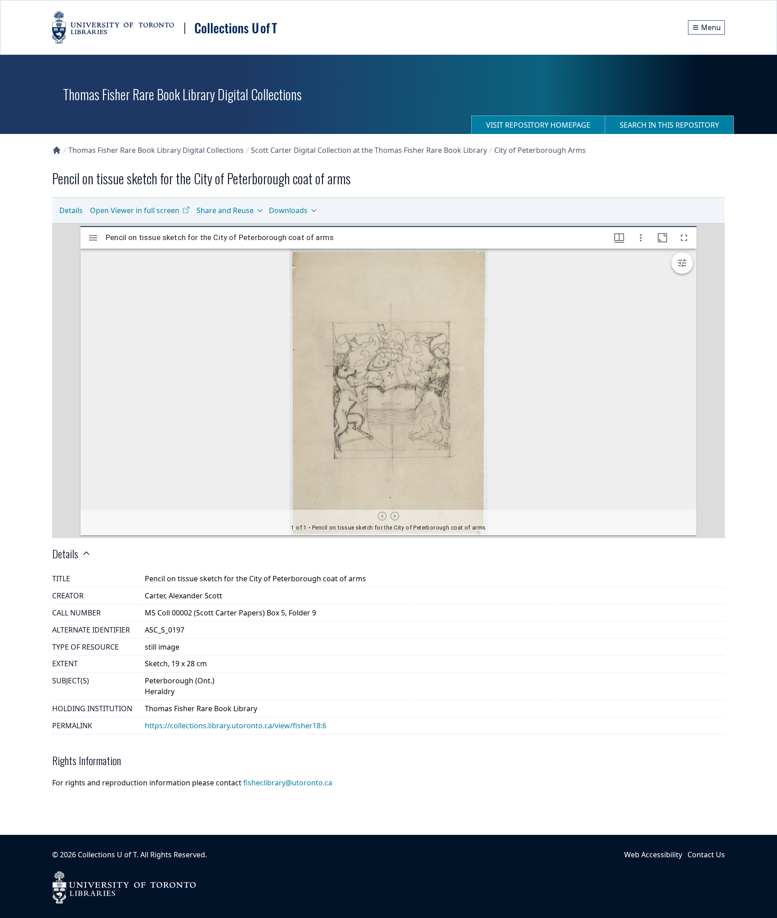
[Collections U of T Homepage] (56, 150)
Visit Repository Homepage (538, 125)
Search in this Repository (669, 125)
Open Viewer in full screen (134, 210)
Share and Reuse (225, 210)
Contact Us (706, 855)
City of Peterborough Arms (540, 150)
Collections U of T (107, 855)
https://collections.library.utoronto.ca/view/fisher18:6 (235, 726)
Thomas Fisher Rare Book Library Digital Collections (156, 150)
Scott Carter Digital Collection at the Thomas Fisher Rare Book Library (369, 150)
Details (71, 210)
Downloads (288, 210)
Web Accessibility (653, 855)
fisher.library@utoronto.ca (287, 783)
